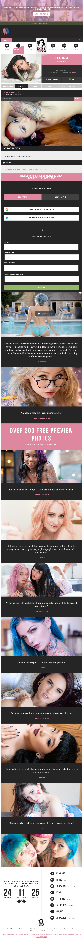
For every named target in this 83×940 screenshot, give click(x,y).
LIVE (51, 931)
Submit (41, 287)
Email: (7, 242)
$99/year (23, 197)
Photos (52, 49)
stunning (37, 169)
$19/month (60, 197)
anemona (21, 94)
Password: (9, 263)
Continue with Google (41, 209)
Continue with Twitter (41, 218)
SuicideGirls (41, 39)
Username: (10, 252)
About (33, 931)
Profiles (18, 49)
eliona (62, 58)
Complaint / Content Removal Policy (66, 934)
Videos (64, 49)
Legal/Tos (4, 934)
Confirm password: (14, 274)
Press (43, 931)
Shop (76, 49)
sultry (45, 169)
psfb (14, 169)
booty (19, 169)
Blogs (48, 86)
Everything (8, 86)
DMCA (8, 934)
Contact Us (78, 934)
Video (34, 86)
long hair (27, 169)
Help (73, 928)
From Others (75, 86)
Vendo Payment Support (42, 936)
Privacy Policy (14, 934)
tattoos (7, 169)
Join (7, 49)
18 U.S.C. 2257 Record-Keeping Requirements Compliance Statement (41, 934)
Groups (30, 49)
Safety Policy (22, 934)
